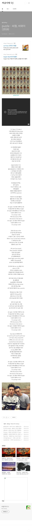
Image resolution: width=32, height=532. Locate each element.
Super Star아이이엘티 (10, 57)
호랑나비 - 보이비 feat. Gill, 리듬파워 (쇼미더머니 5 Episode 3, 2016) (12, 431)
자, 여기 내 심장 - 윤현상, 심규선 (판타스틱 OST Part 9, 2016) (12, 429)
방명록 (14, 9)
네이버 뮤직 (16, 95)
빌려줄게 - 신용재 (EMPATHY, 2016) (12, 434)
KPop (8, 424)
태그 (8, 9)
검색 (25, 3)
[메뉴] (29, 3)
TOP (29, 531)
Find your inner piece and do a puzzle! (10, 48)
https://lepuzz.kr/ (8, 43)
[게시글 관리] (8, 417)
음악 (5, 424)
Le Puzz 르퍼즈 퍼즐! (9, 46)
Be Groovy (4, 508)
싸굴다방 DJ (7, 3)
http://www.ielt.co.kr (9, 54)
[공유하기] (6, 417)
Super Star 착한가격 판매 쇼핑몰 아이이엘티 (15, 59)
